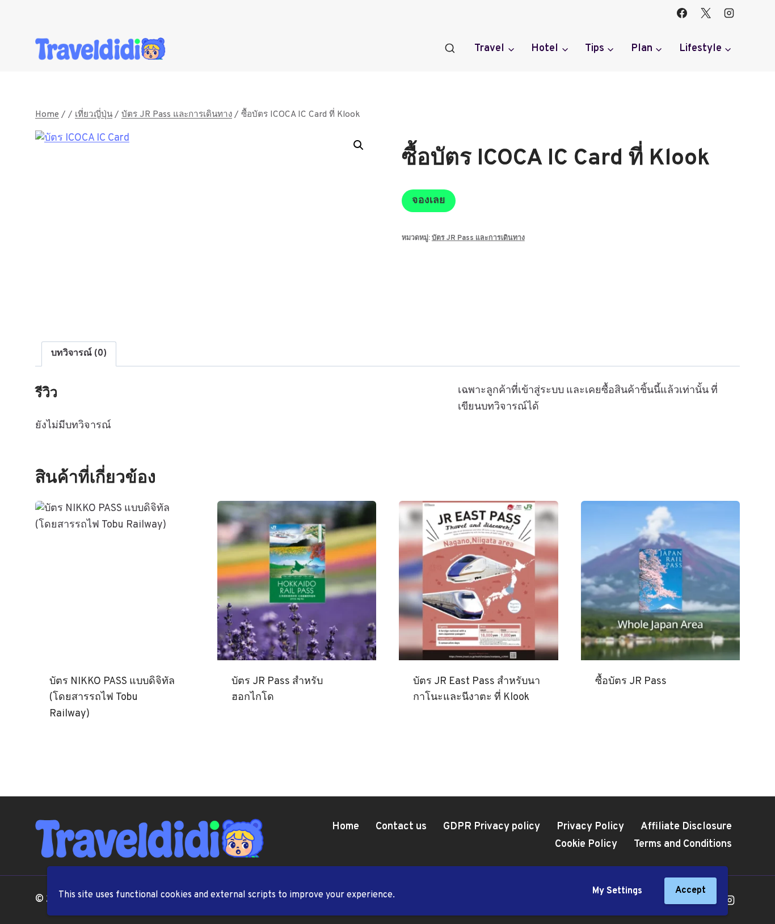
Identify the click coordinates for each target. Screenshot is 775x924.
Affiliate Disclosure (686, 826)
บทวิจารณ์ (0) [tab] (79, 353)
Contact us (401, 826)
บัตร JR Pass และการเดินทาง (478, 238)
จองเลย (428, 200)
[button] (358, 145)
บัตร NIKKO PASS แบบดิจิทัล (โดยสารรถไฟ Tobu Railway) (112, 698)
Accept (690, 890)
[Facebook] (682, 13)
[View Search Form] (450, 49)
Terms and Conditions (683, 844)
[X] (706, 13)
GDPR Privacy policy (491, 826)
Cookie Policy (586, 844)
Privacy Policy (590, 826)
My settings (617, 891)
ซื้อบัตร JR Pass (631, 681)
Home (345, 826)
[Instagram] (729, 13)
